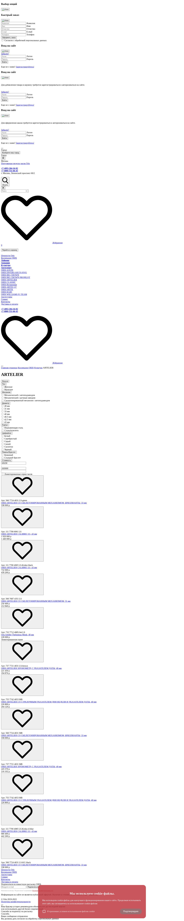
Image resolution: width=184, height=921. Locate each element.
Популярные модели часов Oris (15, 163)
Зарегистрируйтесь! (25, 67)
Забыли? (5, 54)
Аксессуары (6, 297)
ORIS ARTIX (7, 289)
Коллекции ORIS (9, 258)
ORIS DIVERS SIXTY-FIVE (14, 272)
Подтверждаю (130, 911)
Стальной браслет (12, 458)
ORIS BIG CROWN (10, 275)
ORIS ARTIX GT (9, 287)
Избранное (57, 243)
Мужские (8, 389)
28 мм (7, 406)
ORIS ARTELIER (9, 280)
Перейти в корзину (9, 250)
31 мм (7, 409)
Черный (8, 449)
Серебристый (10, 439)
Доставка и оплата (9, 304)
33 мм (7, 411)
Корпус (5, 425)
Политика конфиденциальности (16, 902)
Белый (7, 436)
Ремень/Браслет (9, 452)
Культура (38, 368)
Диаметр (5, 403)
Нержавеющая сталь (13, 428)
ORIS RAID (6, 292)
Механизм (6, 392)
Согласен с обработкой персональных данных (25, 40)
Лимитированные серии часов (18, 474)
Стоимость (6, 460)
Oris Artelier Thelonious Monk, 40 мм (17, 635)
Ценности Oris (7, 255)
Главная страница (9, 368)
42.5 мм (7, 419)
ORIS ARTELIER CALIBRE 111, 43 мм (19, 534)
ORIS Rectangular (9, 285)
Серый (7, 441)
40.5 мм (7, 417)
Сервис (4, 299)
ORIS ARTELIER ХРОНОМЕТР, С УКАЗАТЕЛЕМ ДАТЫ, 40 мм (31, 668)
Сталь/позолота (11, 430)
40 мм (7, 414)
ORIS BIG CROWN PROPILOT (15, 277)
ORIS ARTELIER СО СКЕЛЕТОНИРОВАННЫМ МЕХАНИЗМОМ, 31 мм (35, 601)
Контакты (5, 302)
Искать (5, 185)
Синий (7, 444)
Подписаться (33, 887)
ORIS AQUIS (7, 270)
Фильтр (5, 381)
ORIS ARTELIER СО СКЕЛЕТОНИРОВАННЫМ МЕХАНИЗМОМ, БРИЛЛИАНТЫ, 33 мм (44, 503)
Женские (8, 387)
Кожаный (8, 455)
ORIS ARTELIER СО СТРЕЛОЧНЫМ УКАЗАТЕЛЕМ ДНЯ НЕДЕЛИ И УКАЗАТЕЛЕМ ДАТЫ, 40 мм (48, 702)
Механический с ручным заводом (19, 398)
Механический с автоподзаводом (19, 395)
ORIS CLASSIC (8, 282)
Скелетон (8, 447)
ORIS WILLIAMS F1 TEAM (14, 294)
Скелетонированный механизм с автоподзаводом (27, 400)
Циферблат (6, 433)
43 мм (7, 422)
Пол (3, 384)
